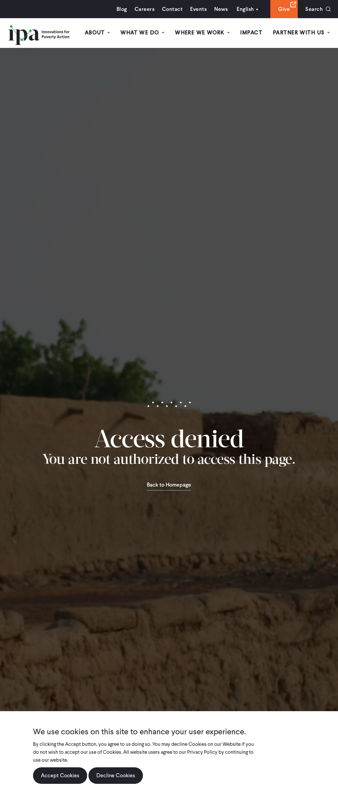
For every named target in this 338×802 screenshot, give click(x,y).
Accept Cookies (60, 775)
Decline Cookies (115, 775)
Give (284, 9)
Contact (172, 9)
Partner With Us (299, 32)
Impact (251, 32)
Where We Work (200, 32)
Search (314, 9)
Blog (122, 9)
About (96, 32)
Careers (144, 9)
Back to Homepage (169, 485)
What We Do (140, 32)
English (245, 9)
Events (198, 9)
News (221, 9)
